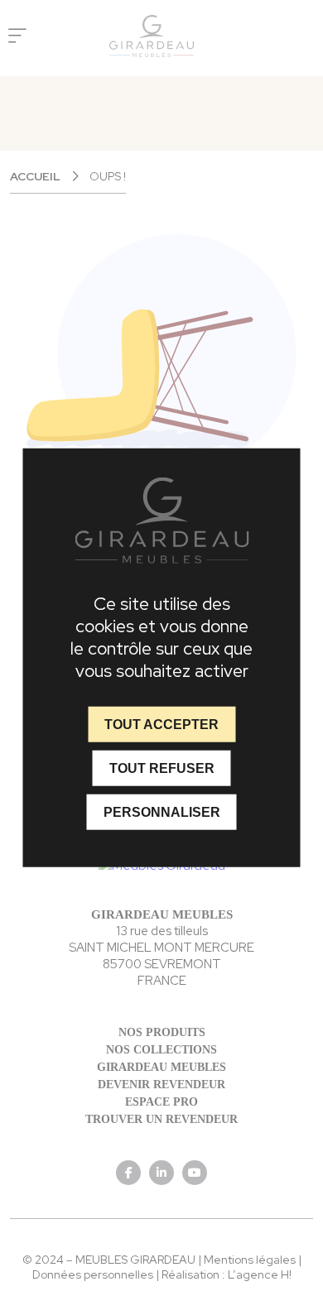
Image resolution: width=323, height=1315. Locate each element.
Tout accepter (161, 724)
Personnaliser (162, 812)
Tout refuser (162, 768)
